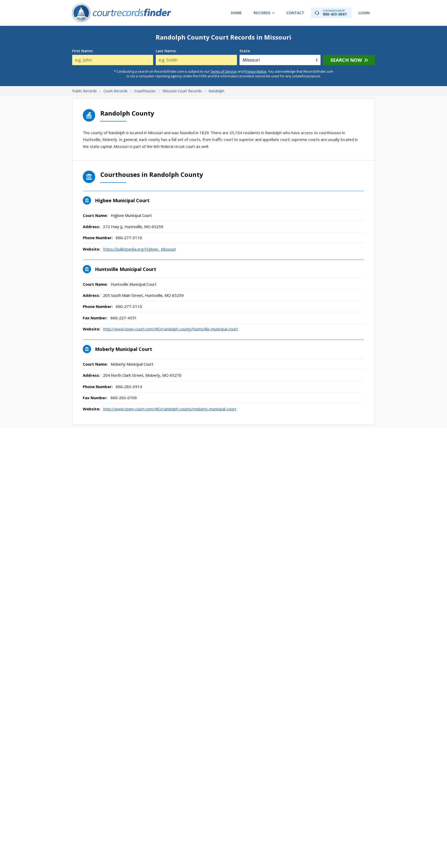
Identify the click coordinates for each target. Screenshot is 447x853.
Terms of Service (223, 71)
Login (364, 12)
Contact (295, 12)
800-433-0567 (335, 13)
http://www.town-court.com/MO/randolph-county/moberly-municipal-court (169, 408)
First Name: (82, 51)
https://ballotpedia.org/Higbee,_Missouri (139, 249)
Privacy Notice (255, 71)
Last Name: (166, 51)
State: (245, 51)
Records (262, 12)
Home (236, 12)
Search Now (346, 60)
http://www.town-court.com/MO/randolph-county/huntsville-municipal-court (170, 328)
